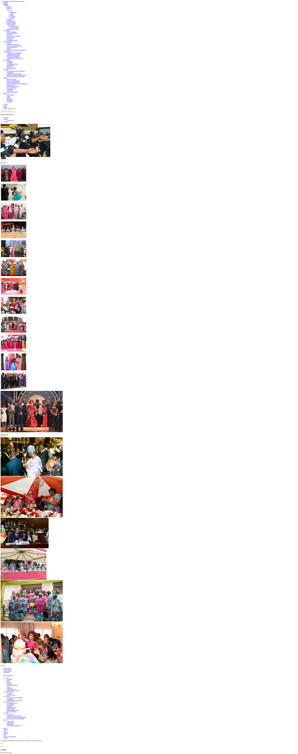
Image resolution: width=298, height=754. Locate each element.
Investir (5, 78)
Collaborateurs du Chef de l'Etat (15, 58)
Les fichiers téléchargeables (13, 725)
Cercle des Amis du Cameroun (14, 46)
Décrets (12, 13)
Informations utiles (11, 68)
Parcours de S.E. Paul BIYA (14, 36)
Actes (8, 9)
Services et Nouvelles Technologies (15, 76)
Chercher (6, 729)
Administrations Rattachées (13, 55)
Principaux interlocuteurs (13, 82)
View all (3, 665)
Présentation (10, 61)
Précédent (6, 117)
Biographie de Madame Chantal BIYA (16, 50)
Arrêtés (12, 15)
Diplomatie (9, 66)
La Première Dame (8, 41)
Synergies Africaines (12, 47)
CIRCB (9, 48)
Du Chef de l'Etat (14, 26)
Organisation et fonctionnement (14, 53)
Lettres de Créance (11, 23)
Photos (5, 107)
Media (5, 105)
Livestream (9, 101)
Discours (9, 6)
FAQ (5, 735)
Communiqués (10, 20)
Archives (6, 732)
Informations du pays (12, 703)
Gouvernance (10, 72)
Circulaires (12, 16)
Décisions (12, 18)
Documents (9, 99)
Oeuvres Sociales (11, 695)
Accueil (6, 104)
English (5, 4)
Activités (9, 43)
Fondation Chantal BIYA (13, 44)
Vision (8, 681)
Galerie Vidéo (10, 722)
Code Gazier (10, 90)
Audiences (9, 19)
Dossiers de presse (11, 22)
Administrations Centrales (13, 54)
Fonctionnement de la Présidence (15, 697)
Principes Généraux (11, 79)
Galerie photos (10, 94)
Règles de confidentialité (10, 736)
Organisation (10, 699)
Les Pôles (6, 69)
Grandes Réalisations (12, 685)
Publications (10, 100)
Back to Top (4, 162)
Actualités (6, 5)
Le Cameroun (7, 59)
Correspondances (11, 25)
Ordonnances (13, 12)
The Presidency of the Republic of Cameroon (13, 1)
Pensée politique (11, 37)
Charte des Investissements (13, 80)
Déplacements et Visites (12, 29)
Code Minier (10, 89)
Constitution (10, 62)
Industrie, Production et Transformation (16, 75)
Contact (6, 738)
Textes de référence (11, 87)
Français (6, 2)
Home (5, 728)
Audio (8, 96)
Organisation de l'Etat (12, 64)
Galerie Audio (10, 724)
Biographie (9, 34)
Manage (6, 119)
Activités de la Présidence (13, 57)
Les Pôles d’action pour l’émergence (16, 71)
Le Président (7, 30)
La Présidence (7, 51)
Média (5, 93)
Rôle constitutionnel (12, 32)
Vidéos (8, 97)
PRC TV (6, 734)
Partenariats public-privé (13, 86)
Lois (11, 11)
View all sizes (10, 120)
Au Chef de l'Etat (14, 27)
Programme (9, 39)
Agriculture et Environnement (14, 73)
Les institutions (10, 65)
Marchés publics (11, 85)
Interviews (9, 8)
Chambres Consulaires (12, 92)
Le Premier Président (12, 33)
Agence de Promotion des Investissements (17, 83)
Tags (5, 731)
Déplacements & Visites (13, 690)
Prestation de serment (12, 40)
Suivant (5, 121)
